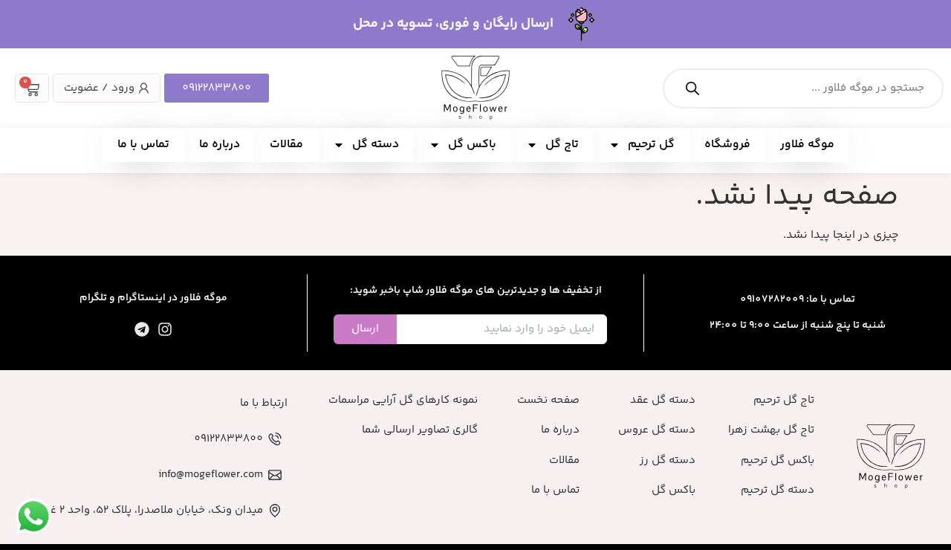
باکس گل (472, 144)
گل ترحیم (651, 144)
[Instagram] (165, 329)
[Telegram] (141, 329)
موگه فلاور (807, 144)
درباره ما (219, 144)
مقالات (286, 144)
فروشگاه (727, 144)
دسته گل (375, 144)
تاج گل (562, 144)
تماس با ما (143, 144)
